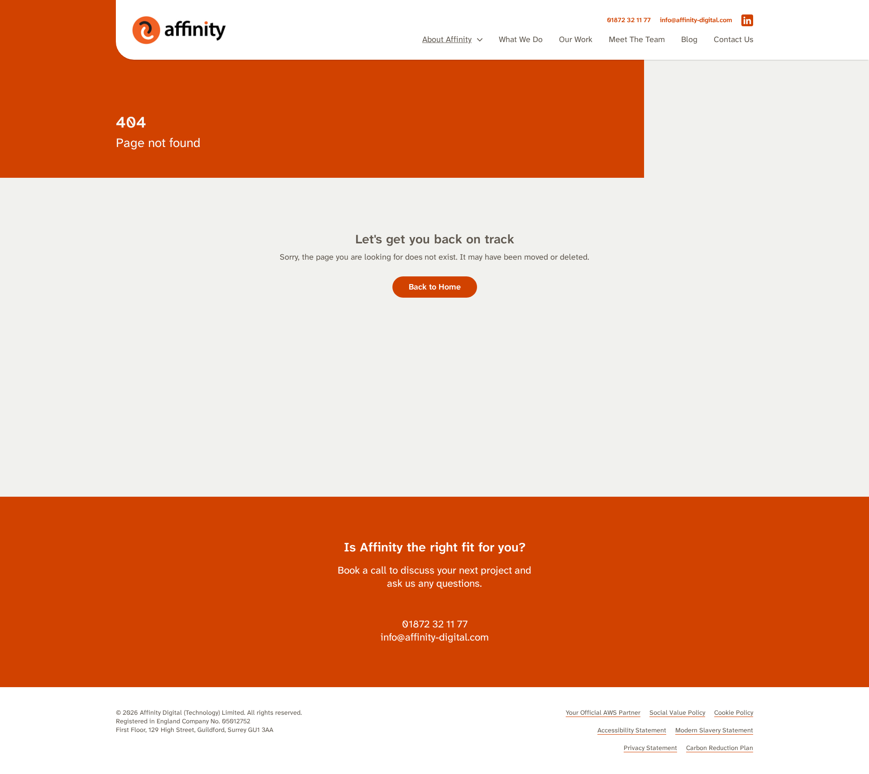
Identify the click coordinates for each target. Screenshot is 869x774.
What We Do (521, 39)
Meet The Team (637, 39)
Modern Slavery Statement (714, 730)
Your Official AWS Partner (603, 712)
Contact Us (733, 39)
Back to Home (435, 286)
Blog (689, 39)
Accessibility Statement (631, 730)
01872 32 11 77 (629, 20)
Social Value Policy (677, 712)
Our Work (575, 39)
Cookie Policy (733, 712)
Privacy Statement (650, 748)
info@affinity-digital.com (696, 20)
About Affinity (447, 39)
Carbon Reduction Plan (719, 748)
